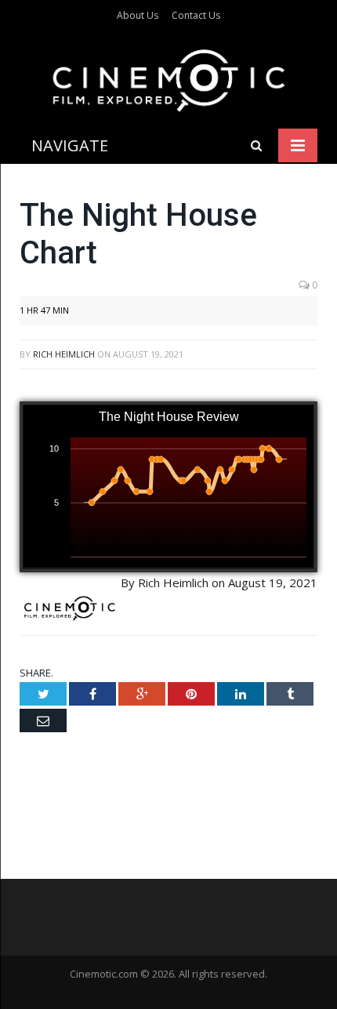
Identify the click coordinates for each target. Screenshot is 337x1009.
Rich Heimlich (64, 354)
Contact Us (196, 15)
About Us (137, 15)
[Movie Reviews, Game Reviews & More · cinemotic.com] (169, 77)
